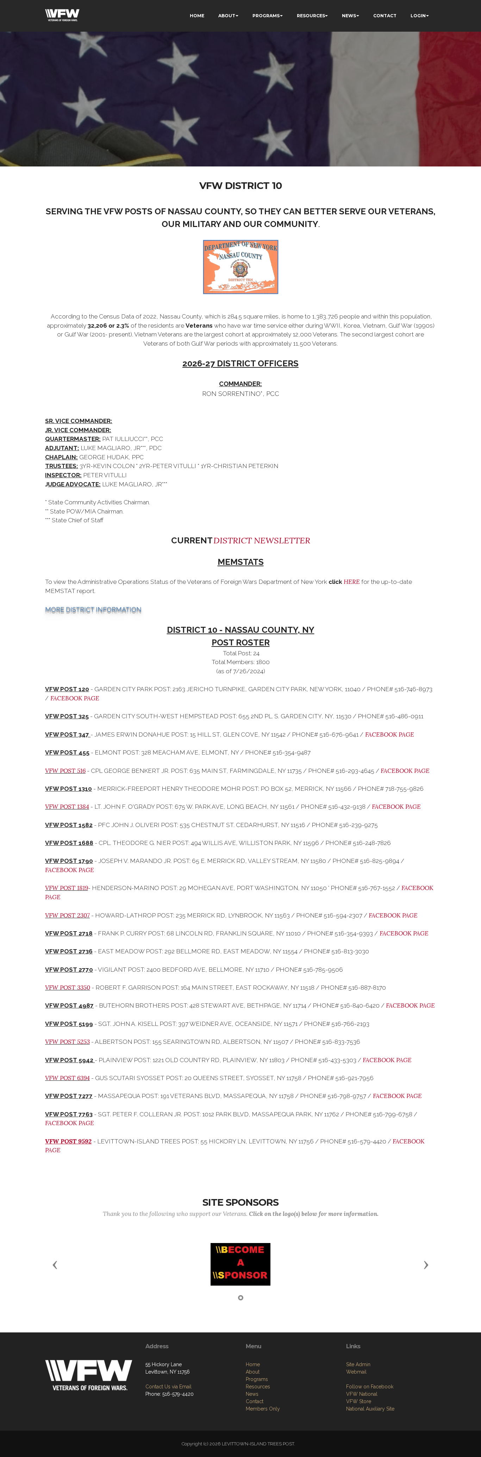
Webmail (356, 1372)
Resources (258, 1386)
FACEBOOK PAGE (74, 698)
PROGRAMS (266, 15)
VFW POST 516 (65, 771)
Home (253, 1364)
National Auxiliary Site (370, 1409)
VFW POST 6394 (67, 1078)
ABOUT (226, 15)
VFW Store (358, 1401)
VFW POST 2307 (67, 915)
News (252, 1394)
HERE (352, 582)
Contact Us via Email (168, 1386)
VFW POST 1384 (67, 807)
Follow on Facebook (369, 1386)
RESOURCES (311, 15)
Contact (254, 1401)
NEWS (349, 15)
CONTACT (384, 15)
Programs (257, 1379)
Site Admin (358, 1364)
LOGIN (418, 15)
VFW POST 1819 (66, 888)
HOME (197, 15)
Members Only (263, 1409)
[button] (55, 1264)
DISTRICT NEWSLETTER (261, 540)
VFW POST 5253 (67, 1042)
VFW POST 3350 (67, 987)
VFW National (361, 1394)
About (253, 1372)
